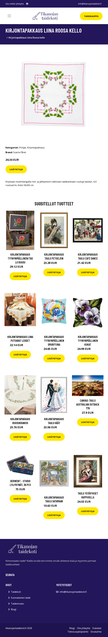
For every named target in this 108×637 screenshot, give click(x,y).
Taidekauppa (91, 16)
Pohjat (22, 147)
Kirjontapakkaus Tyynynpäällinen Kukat (88, 340)
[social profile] (27, 3)
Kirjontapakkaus (36, 147)
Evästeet (96, 628)
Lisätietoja (16, 169)
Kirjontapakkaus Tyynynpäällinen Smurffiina (54, 340)
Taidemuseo (17, 603)
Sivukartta (96, 631)
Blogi (13, 609)
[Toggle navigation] (9, 16)
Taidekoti (16, 591)
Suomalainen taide (20, 597)
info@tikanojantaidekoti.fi (89, 3)
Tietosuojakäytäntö (78, 631)
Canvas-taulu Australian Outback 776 (87, 404)
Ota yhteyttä (83, 628)
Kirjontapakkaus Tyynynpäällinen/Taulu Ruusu (20, 258)
